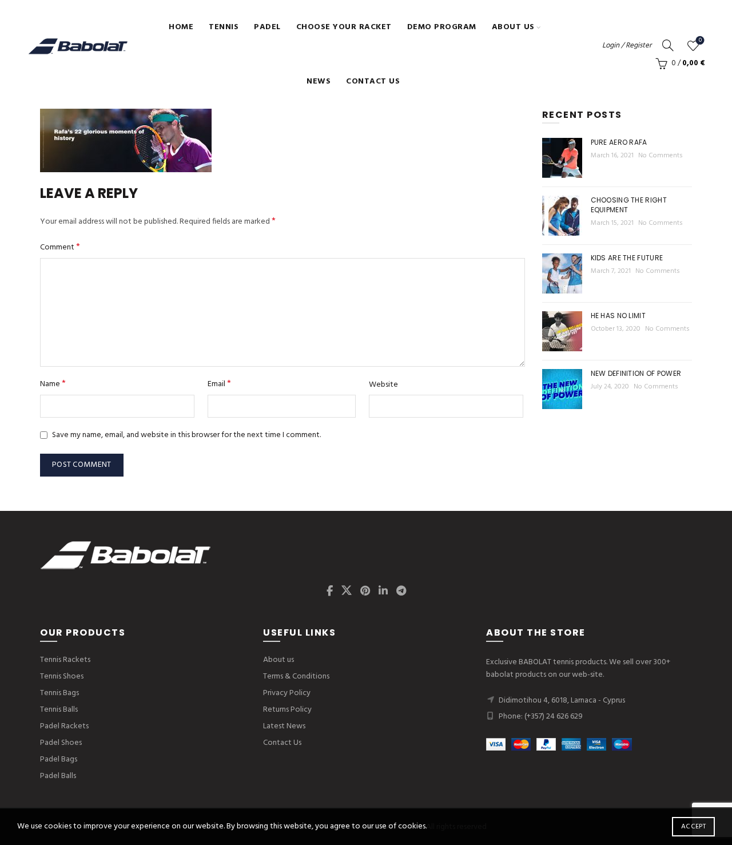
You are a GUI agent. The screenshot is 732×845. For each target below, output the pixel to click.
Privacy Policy (287, 693)
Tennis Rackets (65, 660)
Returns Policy (287, 709)
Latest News (284, 726)
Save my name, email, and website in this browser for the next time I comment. (186, 435)
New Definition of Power (636, 373)
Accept (693, 826)
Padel (267, 27)
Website (383, 385)
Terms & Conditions (296, 676)
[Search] (668, 45)
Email (219, 384)
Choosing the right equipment (629, 205)
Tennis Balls (59, 709)
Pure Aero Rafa (619, 142)
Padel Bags (58, 759)
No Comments (660, 155)
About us (513, 27)
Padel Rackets (64, 726)
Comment (60, 247)
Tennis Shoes (61, 676)
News (319, 81)
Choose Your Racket (344, 27)
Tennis (223, 27)
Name (53, 384)
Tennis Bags (59, 693)
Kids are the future (627, 258)
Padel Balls (58, 776)
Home (181, 27)
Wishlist (700, 41)
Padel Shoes (61, 742)
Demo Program (441, 27)
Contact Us (373, 81)
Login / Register (626, 45)
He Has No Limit (618, 315)
